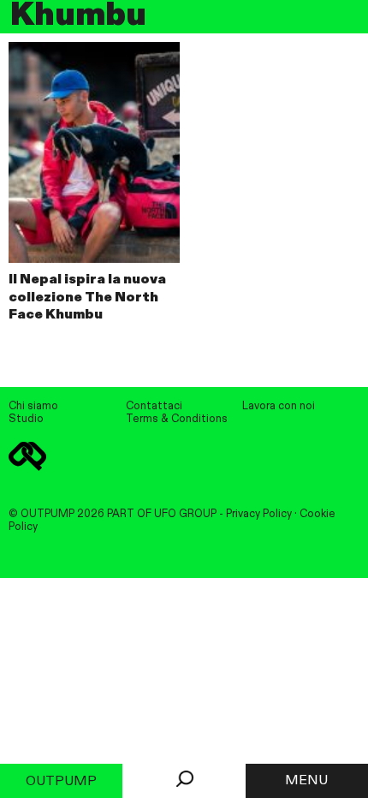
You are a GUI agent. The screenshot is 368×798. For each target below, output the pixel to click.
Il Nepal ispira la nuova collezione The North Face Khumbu (87, 298)
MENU (306, 781)
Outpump (61, 782)
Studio (26, 419)
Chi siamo (33, 406)
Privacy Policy (259, 514)
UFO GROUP (185, 514)
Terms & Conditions (177, 419)
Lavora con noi (278, 406)
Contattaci (154, 406)
